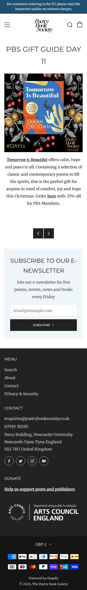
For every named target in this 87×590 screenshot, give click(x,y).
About (9, 377)
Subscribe (41, 325)
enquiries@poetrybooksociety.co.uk (36, 418)
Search (10, 369)
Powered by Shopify (43, 578)
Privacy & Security (21, 393)
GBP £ (41, 544)
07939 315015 (16, 426)
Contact (11, 385)
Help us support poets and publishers (39, 489)
